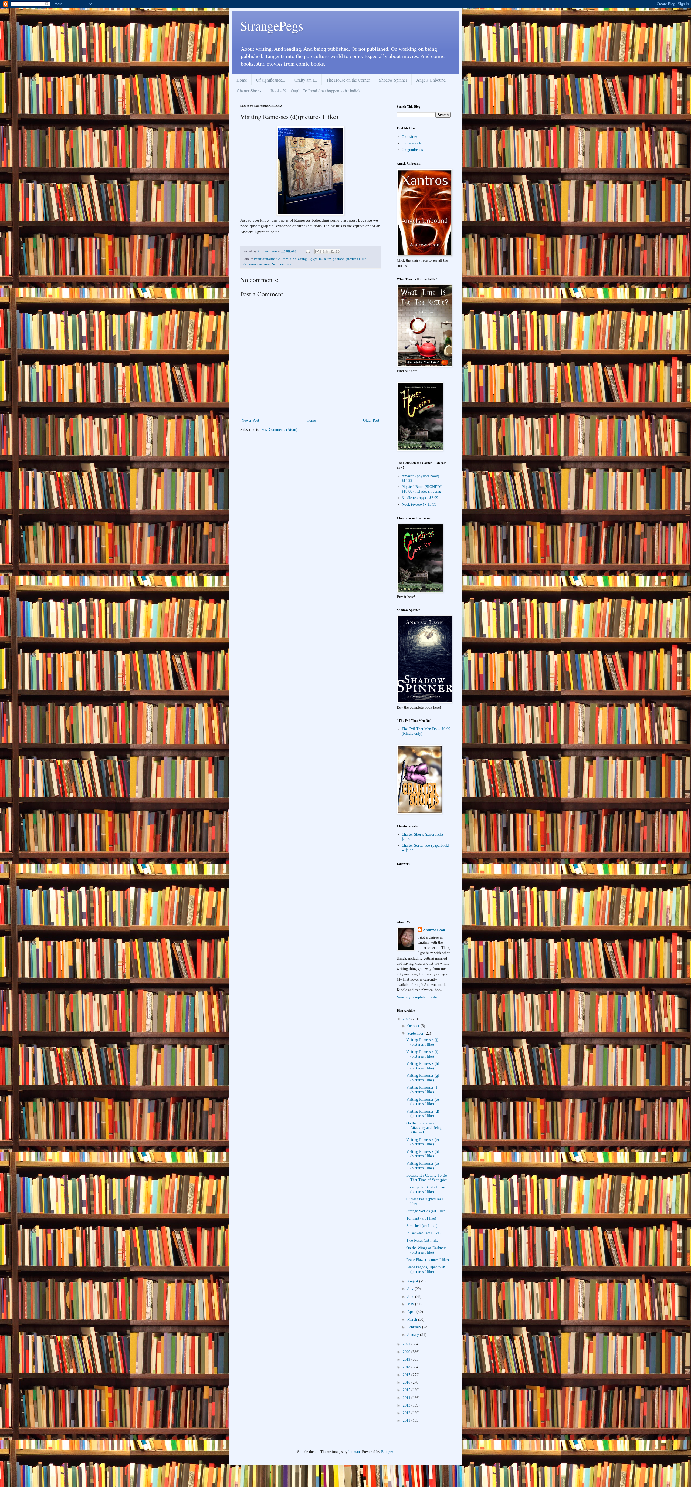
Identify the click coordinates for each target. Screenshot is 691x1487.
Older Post (371, 420)
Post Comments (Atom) (279, 430)
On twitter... (411, 137)
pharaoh (339, 259)
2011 (407, 1420)
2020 (407, 1352)
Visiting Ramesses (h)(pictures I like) (422, 1066)
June (411, 1297)
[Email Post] (307, 251)
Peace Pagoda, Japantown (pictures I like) (425, 1269)
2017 (407, 1375)
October (414, 1026)
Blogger (387, 1452)
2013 (407, 1405)
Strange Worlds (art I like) (426, 1211)
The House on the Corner (348, 80)
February (414, 1327)
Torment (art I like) (421, 1218)
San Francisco (282, 264)
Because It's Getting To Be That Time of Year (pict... (428, 1177)
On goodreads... (414, 150)
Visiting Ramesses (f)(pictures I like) (422, 1089)
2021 (407, 1344)
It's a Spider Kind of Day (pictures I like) (425, 1189)
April (411, 1312)
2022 (407, 1019)
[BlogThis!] (322, 251)
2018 (407, 1367)
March (412, 1319)
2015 (407, 1390)
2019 (407, 1359)
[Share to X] (327, 251)
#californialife (264, 259)
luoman (354, 1452)
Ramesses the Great (256, 264)
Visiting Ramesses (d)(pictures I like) (422, 1113)
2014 (407, 1398)
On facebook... (413, 143)
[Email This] (317, 251)
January (413, 1335)
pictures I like (356, 259)
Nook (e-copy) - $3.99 (419, 504)
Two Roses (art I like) (423, 1240)
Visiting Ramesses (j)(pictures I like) (422, 1042)
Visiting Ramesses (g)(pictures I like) (422, 1077)
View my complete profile (417, 997)
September (416, 1033)
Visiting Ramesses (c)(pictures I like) (422, 1142)
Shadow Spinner (393, 80)
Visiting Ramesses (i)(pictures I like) (422, 1054)
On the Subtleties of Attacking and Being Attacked (424, 1127)
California (283, 259)
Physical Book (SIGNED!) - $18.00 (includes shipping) (423, 489)
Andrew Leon (434, 930)
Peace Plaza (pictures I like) (427, 1260)
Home (241, 80)
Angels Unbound (431, 80)
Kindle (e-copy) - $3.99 (420, 498)
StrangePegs (271, 25)
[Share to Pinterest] (337, 251)
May (411, 1304)
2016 (407, 1382)
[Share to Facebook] (332, 251)
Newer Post (250, 420)
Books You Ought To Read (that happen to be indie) (315, 90)
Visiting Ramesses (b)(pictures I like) (422, 1154)
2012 (407, 1413)
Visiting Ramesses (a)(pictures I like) (422, 1165)
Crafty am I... (305, 80)
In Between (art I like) (423, 1233)
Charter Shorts (249, 90)
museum (325, 259)
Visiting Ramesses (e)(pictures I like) (422, 1102)
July (411, 1289)
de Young (300, 259)
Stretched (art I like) (422, 1226)
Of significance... (270, 80)
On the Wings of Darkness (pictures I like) (426, 1250)
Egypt (313, 259)
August (413, 1281)
